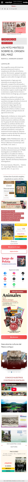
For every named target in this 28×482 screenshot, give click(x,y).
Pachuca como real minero (14, 424)
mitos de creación (15, 220)
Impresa (11, 193)
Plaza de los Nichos (14, 409)
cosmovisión (17, 215)
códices (13, 211)
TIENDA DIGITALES (17, 3)
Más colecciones (14, 337)
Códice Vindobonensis (7, 215)
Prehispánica (13, 218)
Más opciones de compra (14, 247)
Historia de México (19, 213)
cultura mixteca (5, 218)
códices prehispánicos (7, 213)
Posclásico (21, 218)
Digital (21, 239)
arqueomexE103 (5, 211)
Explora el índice (14, 251)
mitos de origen (5, 220)
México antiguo (7, 43)
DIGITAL (8, 471)
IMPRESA (8, 468)
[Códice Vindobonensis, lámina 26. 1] (14, 27)
